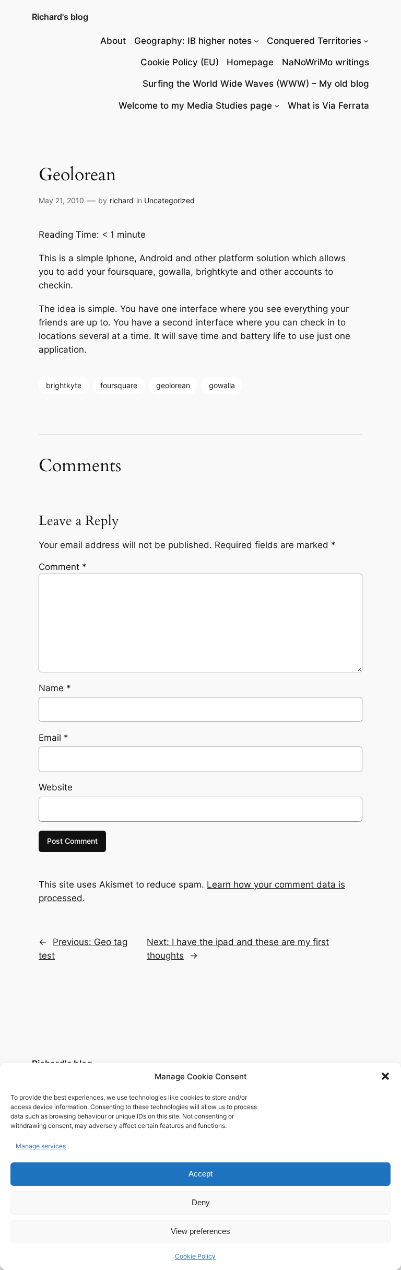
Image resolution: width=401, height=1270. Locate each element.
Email (53, 737)
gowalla (222, 385)
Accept (200, 1173)
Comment (63, 567)
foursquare (118, 385)
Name (55, 688)
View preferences (200, 1231)
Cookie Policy (195, 1256)
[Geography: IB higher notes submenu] (256, 40)
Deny (201, 1202)
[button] (385, 1076)
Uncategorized (169, 200)
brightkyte (63, 385)
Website (56, 787)
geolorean (173, 385)
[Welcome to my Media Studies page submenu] (276, 105)
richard (122, 200)
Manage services (41, 1146)
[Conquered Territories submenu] (366, 40)
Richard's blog (60, 16)
